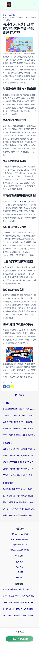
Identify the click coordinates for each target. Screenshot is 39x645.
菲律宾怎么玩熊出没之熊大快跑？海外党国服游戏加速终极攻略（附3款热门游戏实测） (19, 475)
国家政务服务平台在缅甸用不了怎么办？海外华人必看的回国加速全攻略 (19, 502)
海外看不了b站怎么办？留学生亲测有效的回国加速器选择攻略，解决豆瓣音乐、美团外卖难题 (19, 509)
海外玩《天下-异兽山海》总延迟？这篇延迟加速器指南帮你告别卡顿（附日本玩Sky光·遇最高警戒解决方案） (19, 462)
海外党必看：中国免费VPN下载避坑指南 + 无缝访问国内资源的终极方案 (19, 422)
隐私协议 (19, 567)
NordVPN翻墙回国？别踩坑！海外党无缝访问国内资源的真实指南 (19, 409)
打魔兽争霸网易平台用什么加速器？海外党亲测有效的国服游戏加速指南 (19, 469)
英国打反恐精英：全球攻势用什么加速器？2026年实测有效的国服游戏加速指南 (19, 456)
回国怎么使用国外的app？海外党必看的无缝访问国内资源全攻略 (19, 428)
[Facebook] (4, 386)
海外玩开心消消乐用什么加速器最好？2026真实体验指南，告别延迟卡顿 (19, 449)
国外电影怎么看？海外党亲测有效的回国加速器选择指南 (19, 496)
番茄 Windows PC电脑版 (19, 534)
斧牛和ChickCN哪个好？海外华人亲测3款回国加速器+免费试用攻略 (19, 415)
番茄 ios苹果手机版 (19, 545)
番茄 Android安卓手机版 (19, 550)
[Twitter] (8, 386)
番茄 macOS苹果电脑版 (19, 539)
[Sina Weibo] (12, 386)
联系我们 (19, 577)
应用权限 (19, 572)
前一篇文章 (19, 395)
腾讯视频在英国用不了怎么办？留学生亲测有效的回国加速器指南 (19, 489)
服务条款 (19, 562)
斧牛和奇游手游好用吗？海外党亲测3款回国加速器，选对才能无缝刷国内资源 (19, 435)
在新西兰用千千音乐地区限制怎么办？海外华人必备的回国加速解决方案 (19, 515)
